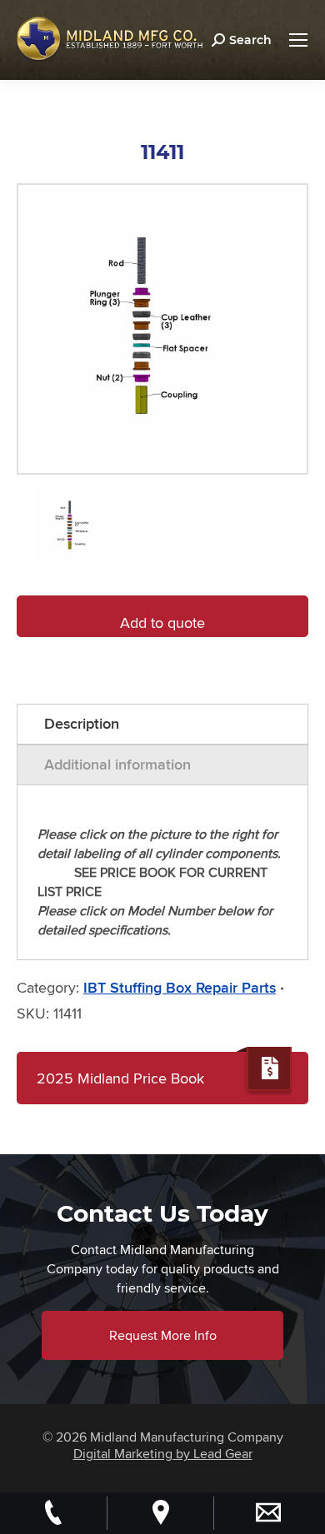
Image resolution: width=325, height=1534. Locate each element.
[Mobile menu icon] (298, 40)
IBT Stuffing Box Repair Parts (179, 988)
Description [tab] (81, 724)
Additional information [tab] (117, 764)
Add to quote (162, 622)
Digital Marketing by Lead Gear (162, 1453)
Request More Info (163, 1335)
